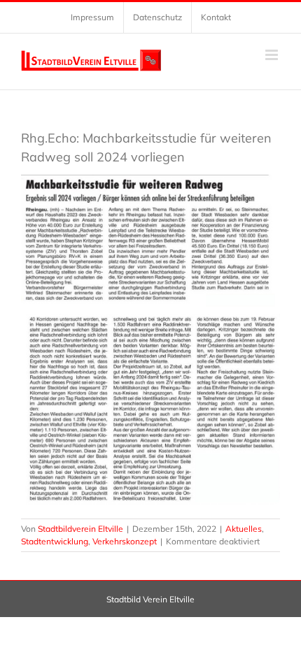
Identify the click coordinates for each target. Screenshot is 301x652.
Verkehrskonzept (124, 541)
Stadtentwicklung (54, 541)
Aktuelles (243, 528)
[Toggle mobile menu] (272, 55)
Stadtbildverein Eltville (80, 528)
